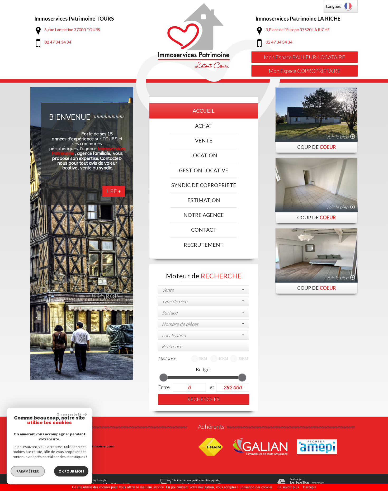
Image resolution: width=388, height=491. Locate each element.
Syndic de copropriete (203, 185)
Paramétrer (28, 471)
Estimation (203, 200)
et (212, 387)
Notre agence (203, 215)
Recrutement (204, 245)
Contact (203, 230)
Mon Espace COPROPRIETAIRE (304, 71)
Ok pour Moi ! (71, 471)
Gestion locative (203, 170)
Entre (164, 387)
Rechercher (203, 399)
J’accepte (309, 487)
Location (203, 155)
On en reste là (68, 414)
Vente (203, 140)
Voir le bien (337, 137)
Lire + (114, 191)
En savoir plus (288, 487)
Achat (203, 126)
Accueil (204, 111)
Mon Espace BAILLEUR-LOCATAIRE (304, 57)
